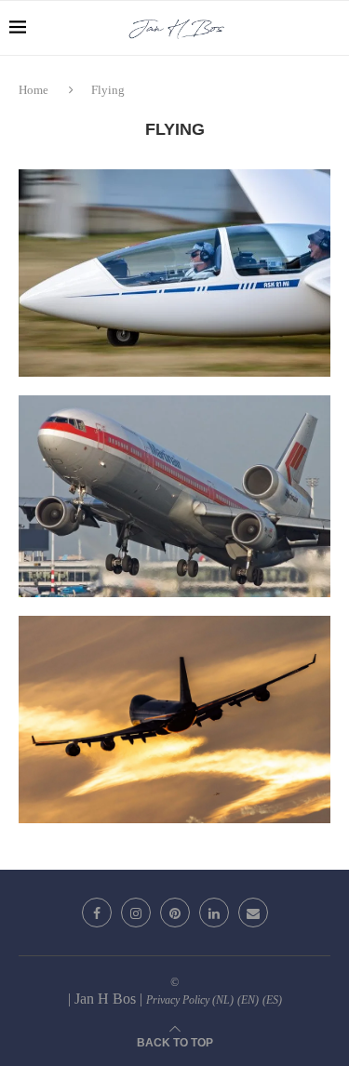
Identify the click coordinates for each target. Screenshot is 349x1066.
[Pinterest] (175, 912)
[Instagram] (136, 912)
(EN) (248, 999)
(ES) (272, 999)
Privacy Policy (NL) (190, 999)
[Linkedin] (214, 912)
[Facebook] (97, 912)
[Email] (253, 912)
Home (35, 90)
